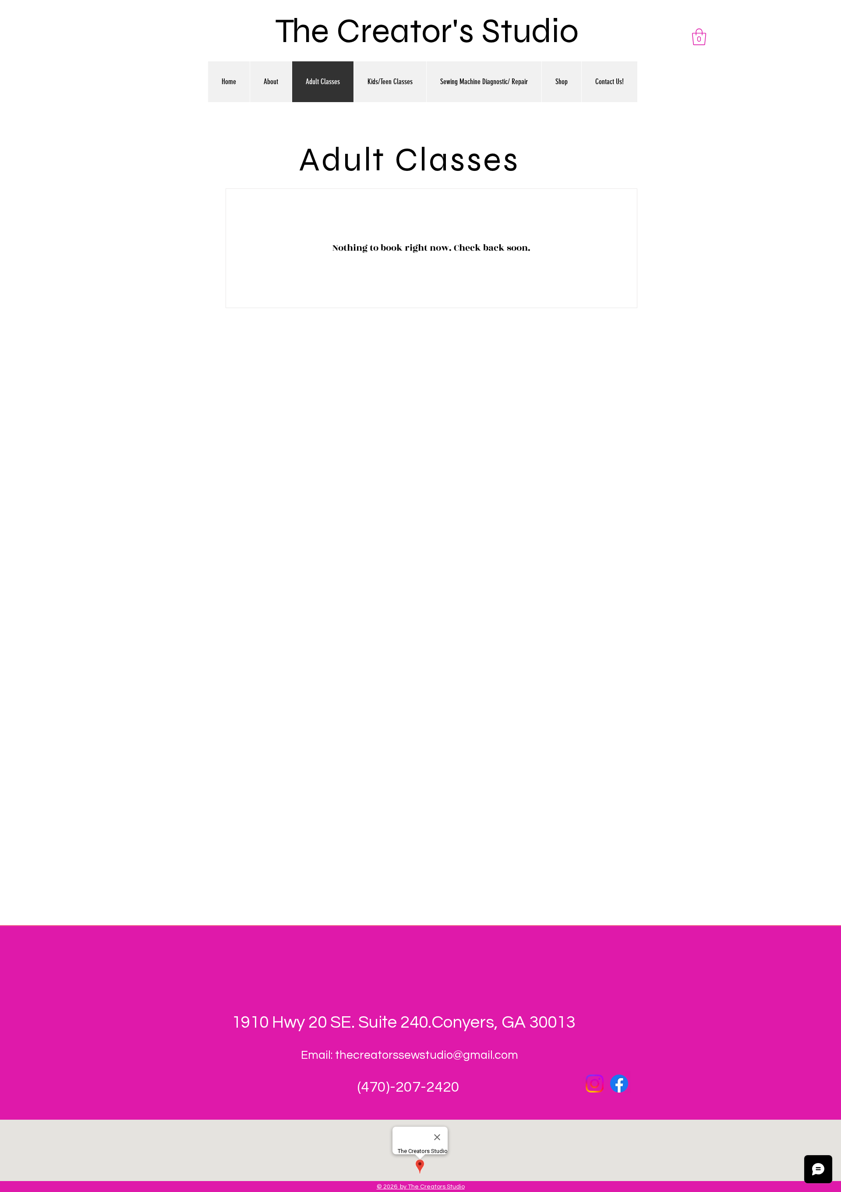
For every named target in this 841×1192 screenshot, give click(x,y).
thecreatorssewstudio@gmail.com (426, 1055)
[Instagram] (595, 1083)
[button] (699, 36)
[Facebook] (619, 1083)
